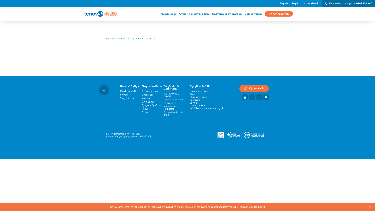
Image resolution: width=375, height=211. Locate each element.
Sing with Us (127, 98)
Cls (370, 207)
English (283, 3)
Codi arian (147, 94)
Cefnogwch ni (253, 13)
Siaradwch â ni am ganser (350, 3)
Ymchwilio (313, 3)
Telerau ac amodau (174, 99)
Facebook (252, 97)
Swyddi (296, 3)
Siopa (145, 112)
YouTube (266, 97)
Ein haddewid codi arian (173, 113)
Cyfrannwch (281, 13)
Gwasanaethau (150, 91)
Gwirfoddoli (148, 102)
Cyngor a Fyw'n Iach (152, 105)
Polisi (145, 109)
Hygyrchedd (170, 103)
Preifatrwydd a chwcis (171, 94)
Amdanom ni (168, 13)
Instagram (245, 97)
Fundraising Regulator (170, 107)
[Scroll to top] (104, 90)
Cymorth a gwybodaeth (194, 13)
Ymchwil (146, 98)
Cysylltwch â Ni (128, 91)
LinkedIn (259, 97)
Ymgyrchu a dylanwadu (227, 13)
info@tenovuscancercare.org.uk (207, 108)
